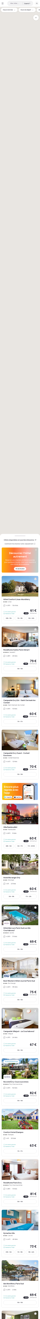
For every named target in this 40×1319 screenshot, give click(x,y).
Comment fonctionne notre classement (19, 544)
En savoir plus (20, 569)
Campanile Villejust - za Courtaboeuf (20, 1031)
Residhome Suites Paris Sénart (20, 650)
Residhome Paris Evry (20, 1182)
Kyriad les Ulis (20, 1233)
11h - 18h (20, 618)
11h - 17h (20, 721)
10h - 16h (20, 669)
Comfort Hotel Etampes (20, 1132)
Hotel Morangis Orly (20, 877)
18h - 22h (31, 1252)
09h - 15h (9, 618)
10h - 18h (11, 896)
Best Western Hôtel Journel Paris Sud (20, 981)
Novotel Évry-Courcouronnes (20, 1081)
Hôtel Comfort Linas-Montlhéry (20, 599)
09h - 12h (9, 1252)
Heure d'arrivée (8, 10)
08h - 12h (9, 846)
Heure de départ (26, 10)
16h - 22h (31, 618)
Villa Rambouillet (20, 827)
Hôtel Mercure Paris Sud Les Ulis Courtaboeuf (20, 929)
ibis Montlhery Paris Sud (20, 1283)
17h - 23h (28, 896)
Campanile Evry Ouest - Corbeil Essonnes (20, 754)
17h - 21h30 (31, 846)
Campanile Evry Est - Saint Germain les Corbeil (20, 701)
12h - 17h (20, 846)
